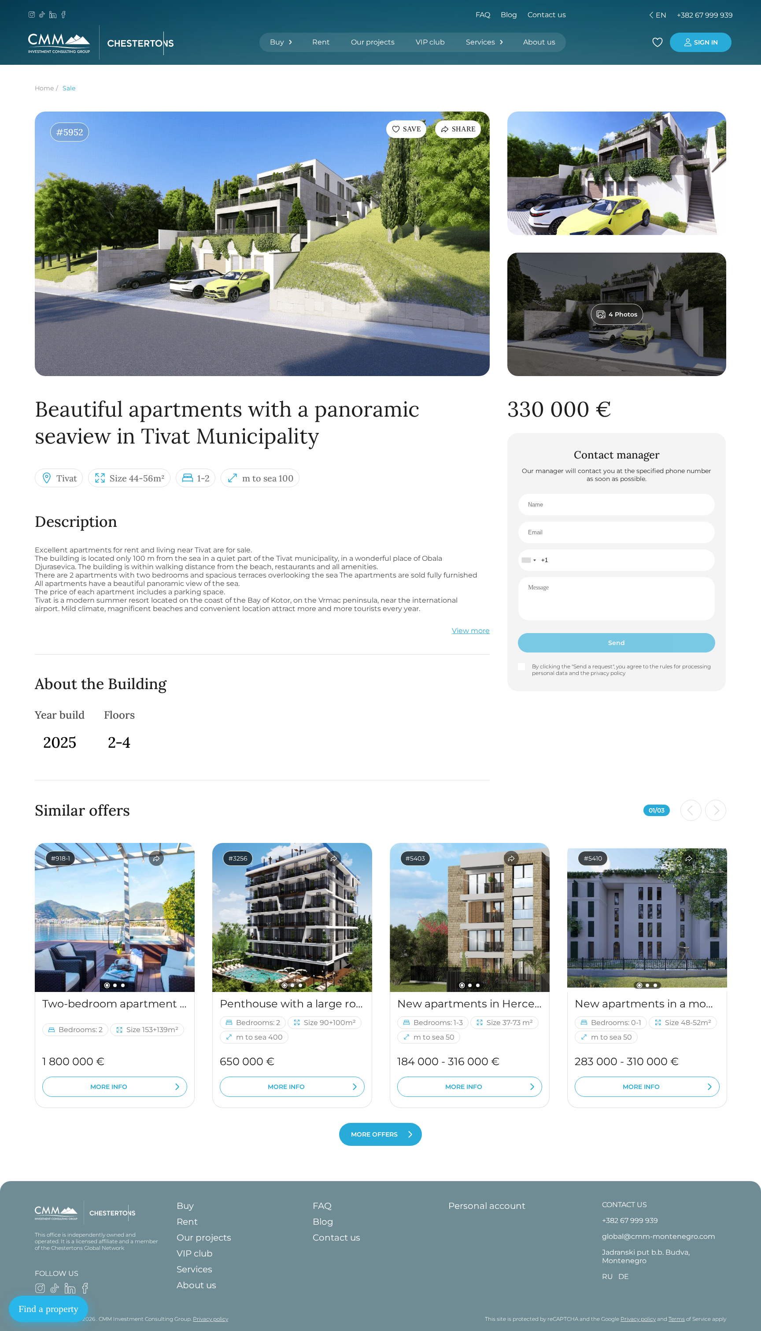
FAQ (483, 15)
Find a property (48, 1308)
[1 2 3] (115, 917)
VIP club (430, 42)
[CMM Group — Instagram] (31, 15)
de (610, 15)
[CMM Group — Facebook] (63, 15)
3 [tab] (123, 985)
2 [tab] (115, 985)
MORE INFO (108, 1087)
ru (595, 15)
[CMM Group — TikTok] (42, 15)
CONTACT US (624, 1205)
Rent (321, 42)
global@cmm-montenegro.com (658, 1236)
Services (480, 42)
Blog (509, 15)
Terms (677, 1319)
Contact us (547, 15)
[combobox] (528, 560)
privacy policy (608, 673)
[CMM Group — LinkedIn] (52, 15)
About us (539, 42)
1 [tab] (107, 985)
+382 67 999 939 (705, 15)
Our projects (373, 42)
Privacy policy (210, 1319)
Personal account (486, 1206)
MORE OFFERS (374, 1134)
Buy (277, 42)
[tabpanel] (115, 917)
